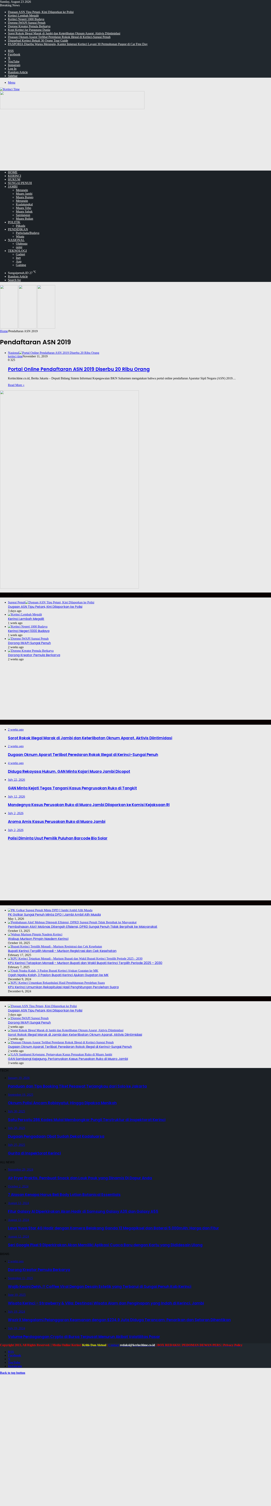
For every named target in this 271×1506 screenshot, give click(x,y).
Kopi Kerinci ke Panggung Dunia (29, 29)
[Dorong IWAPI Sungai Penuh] (28, 638)
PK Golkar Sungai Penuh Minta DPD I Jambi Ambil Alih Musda (54, 914)
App (18, 261)
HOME (12, 172)
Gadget (20, 254)
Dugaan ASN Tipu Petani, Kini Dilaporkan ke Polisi (41, 12)
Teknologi (17, 250)
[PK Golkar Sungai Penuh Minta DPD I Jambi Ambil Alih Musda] (50, 910)
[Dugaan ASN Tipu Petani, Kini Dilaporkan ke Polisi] (42, 1006)
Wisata (20, 236)
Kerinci (14, 176)
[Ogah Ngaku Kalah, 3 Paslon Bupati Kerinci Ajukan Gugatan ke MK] (53, 970)
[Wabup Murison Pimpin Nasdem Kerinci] (35, 934)
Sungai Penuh (20, 183)
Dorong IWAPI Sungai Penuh (26, 22)
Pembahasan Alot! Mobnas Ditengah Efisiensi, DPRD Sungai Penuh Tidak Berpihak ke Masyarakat (82, 926)
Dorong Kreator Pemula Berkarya (29, 26)
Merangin (22, 190)
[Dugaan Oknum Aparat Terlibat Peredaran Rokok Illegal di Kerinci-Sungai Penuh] (61, 1042)
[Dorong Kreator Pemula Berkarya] (31, 650)
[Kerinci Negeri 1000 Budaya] (27, 626)
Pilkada (20, 225)
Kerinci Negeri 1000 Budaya (26, 19)
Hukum (14, 179)
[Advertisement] (135, 139)
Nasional (16, 240)
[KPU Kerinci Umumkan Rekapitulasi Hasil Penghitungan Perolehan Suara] (56, 982)
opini (19, 247)
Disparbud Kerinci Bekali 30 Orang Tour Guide (38, 40)
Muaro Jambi (24, 193)
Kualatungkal (24, 204)
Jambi (12, 186)
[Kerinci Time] (10, 89)
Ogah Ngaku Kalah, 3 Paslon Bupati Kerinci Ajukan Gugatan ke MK (58, 975)
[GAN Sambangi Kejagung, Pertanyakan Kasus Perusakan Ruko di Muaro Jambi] (60, 1054)
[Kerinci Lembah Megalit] (25, 614)
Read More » (16, 385)
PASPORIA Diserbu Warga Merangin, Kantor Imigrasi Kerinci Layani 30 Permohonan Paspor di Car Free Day (78, 44)
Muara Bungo (24, 197)
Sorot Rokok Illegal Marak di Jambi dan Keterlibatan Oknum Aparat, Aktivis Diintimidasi (64, 33)
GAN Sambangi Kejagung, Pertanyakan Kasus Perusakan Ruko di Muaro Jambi (68, 1058)
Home (4, 331)
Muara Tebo (23, 208)
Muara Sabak (24, 211)
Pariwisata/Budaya (27, 233)
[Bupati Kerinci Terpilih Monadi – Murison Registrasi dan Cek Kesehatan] (55, 946)
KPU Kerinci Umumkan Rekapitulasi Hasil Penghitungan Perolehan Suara (63, 987)
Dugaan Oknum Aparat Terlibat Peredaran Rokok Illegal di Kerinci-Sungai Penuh (59, 37)
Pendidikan (18, 229)
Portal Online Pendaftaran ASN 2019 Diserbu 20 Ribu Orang (79, 369)
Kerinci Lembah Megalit (23, 15)
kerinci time (15, 356)
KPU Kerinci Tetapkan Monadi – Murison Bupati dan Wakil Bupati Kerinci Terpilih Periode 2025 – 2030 (85, 963)
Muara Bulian (24, 218)
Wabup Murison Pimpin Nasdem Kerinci (38, 938)
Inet (18, 258)
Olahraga (21, 243)
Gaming (21, 265)
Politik (14, 222)
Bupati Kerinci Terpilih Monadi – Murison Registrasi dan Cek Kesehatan (62, 951)
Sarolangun (23, 215)
